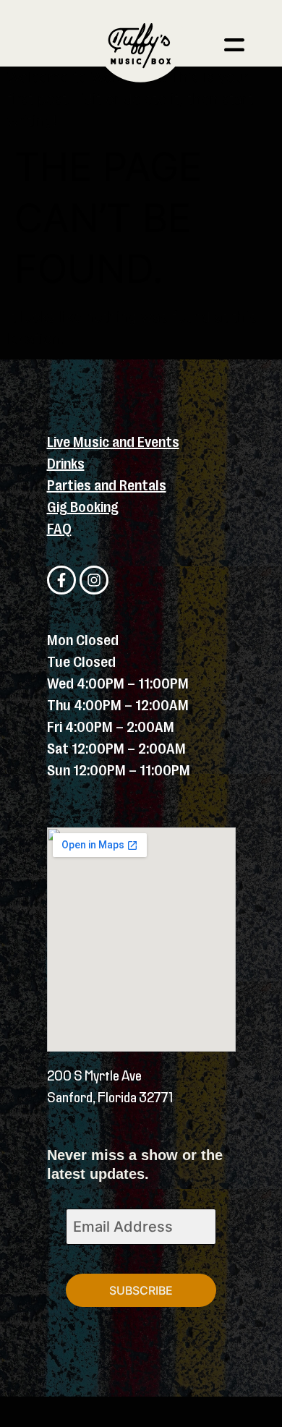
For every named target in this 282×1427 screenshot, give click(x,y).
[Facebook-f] (61, 580)
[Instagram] (94, 580)
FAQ (59, 529)
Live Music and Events (113, 442)
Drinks (66, 464)
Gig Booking (83, 507)
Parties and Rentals (106, 485)
